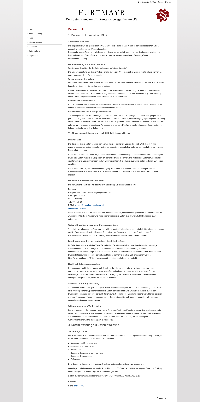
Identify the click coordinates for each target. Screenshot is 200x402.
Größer (153, 2)
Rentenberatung (35, 33)
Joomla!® (171, 398)
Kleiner (168, 2)
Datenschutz (34, 51)
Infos (31, 38)
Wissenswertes (35, 42)
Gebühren (33, 47)
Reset (160, 2)
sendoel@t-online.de (77, 208)
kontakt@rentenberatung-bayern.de (90, 205)
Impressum (34, 55)
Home (31, 29)
